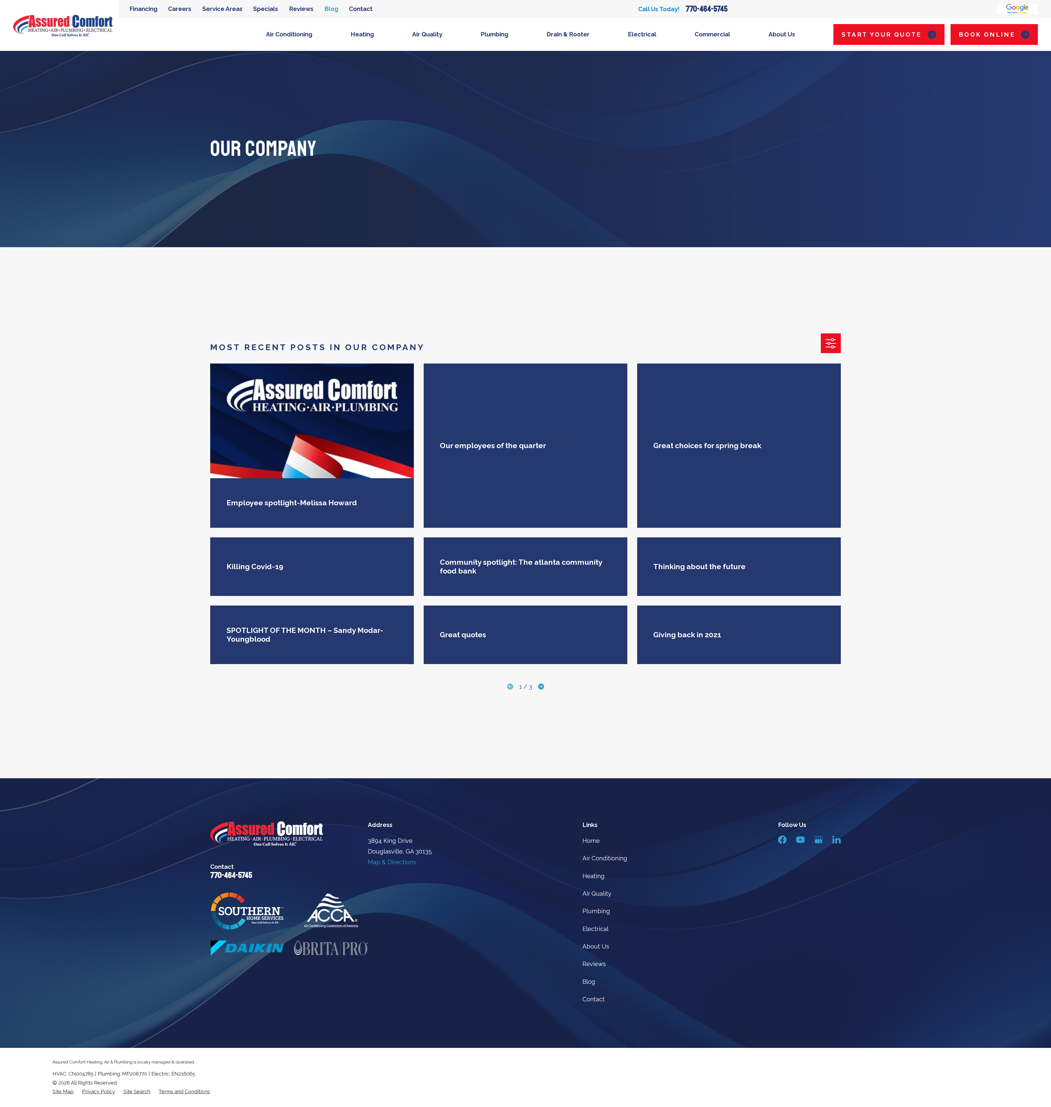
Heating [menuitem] (362, 34)
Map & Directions (392, 862)
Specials (265, 8)
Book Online (987, 34)
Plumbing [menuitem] (494, 34)
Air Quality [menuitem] (427, 34)
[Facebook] (782, 839)
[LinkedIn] (836, 839)
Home (591, 840)
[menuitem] (63, 1091)
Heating (593, 876)
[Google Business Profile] (818, 839)
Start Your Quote (882, 34)
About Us (595, 946)
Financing (143, 8)
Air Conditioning (604, 858)
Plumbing (596, 911)
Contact (361, 8)
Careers (179, 8)
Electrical (595, 928)
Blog (331, 8)
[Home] (62, 25)
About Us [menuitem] (782, 34)
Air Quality (596, 893)
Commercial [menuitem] (712, 34)
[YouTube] (800, 839)
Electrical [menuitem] (642, 34)
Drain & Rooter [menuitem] (568, 34)
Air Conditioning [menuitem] (289, 34)
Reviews (301, 8)
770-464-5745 (706, 9)
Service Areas (222, 8)
